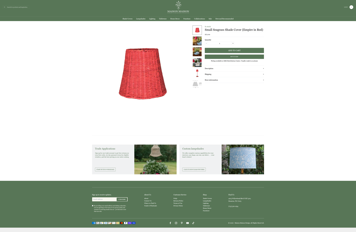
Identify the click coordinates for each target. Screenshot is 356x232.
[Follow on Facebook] (170, 223)
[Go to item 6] (197, 84)
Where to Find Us (150, 203)
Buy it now (234, 57)
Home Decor (175, 19)
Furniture (186, 19)
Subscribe (122, 199)
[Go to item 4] (197, 62)
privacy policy (119, 207)
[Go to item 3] (197, 51)
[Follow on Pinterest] (181, 223)
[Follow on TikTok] (193, 223)
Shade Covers (127, 19)
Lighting (152, 19)
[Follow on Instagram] (176, 223)
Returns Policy (178, 201)
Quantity (208, 40)
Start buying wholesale (105, 169)
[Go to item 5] (197, 73)
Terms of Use (177, 203)
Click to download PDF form (194, 169)
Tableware (163, 19)
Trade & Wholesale (150, 206)
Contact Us (147, 201)
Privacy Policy (178, 206)
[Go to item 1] (197, 30)
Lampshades (140, 19)
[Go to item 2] (197, 41)
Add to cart (234, 50)
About (146, 198)
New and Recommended (224, 19)
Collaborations (199, 19)
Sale (210, 19)
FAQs (175, 198)
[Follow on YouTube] (187, 223)
